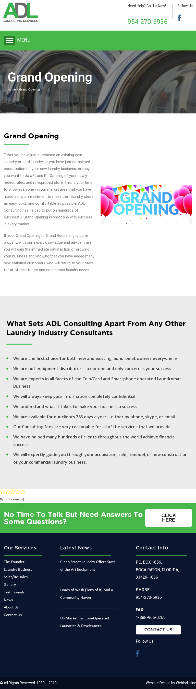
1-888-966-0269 (151, 617)
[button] (168, 518)
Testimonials (14, 592)
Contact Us (13, 615)
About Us (11, 607)
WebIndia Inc (186, 683)
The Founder (14, 562)
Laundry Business (18, 570)
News (8, 600)
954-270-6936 (147, 21)
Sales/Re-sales (16, 577)
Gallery (10, 585)
